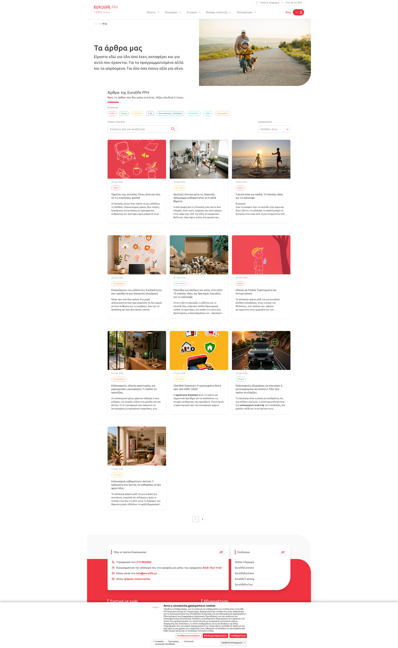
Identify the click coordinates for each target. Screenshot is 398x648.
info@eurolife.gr (146, 573)
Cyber (208, 113)
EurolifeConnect (244, 567)
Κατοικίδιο (194, 113)
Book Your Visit (212, 567)
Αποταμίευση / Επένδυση (170, 113)
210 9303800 (143, 562)
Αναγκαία (159, 641)
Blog (288, 12)
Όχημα (124, 113)
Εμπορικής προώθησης (165, 644)
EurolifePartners (244, 573)
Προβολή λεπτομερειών (232, 642)
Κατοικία (137, 113)
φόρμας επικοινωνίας (137, 579)
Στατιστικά (188, 641)
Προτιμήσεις (173, 641)
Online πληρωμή (244, 562)
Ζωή (150, 113)
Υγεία (112, 113)
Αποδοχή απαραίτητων (215, 635)
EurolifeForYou (244, 584)
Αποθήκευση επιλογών (188, 635)
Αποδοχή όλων (238, 635)
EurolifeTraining (244, 579)
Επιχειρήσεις (223, 113)
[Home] (96, 23)
